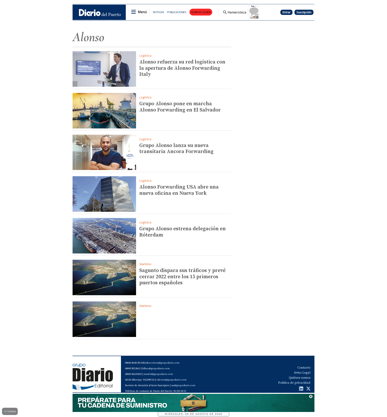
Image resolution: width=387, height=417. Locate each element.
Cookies (10, 411)
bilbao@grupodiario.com (156, 368)
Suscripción (303, 12)
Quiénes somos (299, 378)
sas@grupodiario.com (183, 385)
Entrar (286, 12)
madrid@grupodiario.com (158, 374)
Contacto (303, 368)
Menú (142, 12)
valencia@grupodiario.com (171, 379)
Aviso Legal (302, 373)
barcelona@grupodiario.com (163, 362)
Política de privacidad (294, 383)
